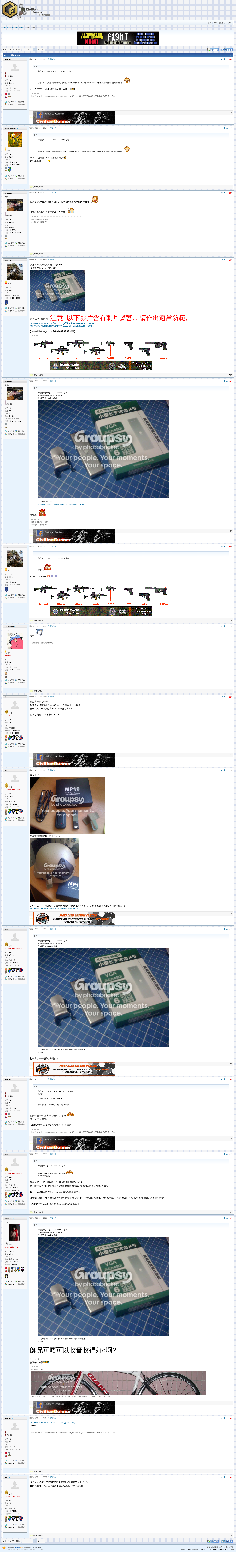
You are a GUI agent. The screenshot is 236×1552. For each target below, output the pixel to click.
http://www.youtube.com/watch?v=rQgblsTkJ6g (52, 1422)
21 (230, 547)
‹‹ (28, 49)
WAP (227, 1550)
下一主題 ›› (16, 50)
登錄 (215, 23)
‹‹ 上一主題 (7, 50)
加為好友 (11, 104)
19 (230, 260)
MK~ (6, 697)
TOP (230, 113)
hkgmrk (8, 260)
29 (230, 1418)
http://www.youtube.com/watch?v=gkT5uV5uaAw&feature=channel (62, 323)
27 (230, 1154)
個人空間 (11, 102)
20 (230, 381)
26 (230, 1079)
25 (230, 929)
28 (230, 1218)
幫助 (229, 23)
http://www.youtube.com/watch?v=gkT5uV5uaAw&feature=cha (61, 504)
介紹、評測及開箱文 (17, 27)
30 (230, 1477)
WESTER (8, 60)
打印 (230, 55)
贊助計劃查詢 (38, 187)
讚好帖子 (222, 23)
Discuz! (17, 1547)
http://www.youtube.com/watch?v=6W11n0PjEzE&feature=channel (62, 326)
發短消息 (21, 102)
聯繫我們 (195, 1550)
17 (230, 128)
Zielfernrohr (9, 627)
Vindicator (9, 1218)
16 (230, 59)
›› (42, 49)
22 (230, 626)
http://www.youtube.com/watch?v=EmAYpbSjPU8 (54, 909)
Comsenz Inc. (37, 1547)
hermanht (8, 193)
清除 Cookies (186, 1550)
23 (230, 697)
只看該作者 (52, 59)
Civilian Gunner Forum (208, 1550)
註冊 (209, 23)
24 (230, 770)
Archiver (221, 1550)
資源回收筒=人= (10, 128)
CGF (4, 27)
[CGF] (26, 19)
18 (230, 193)
